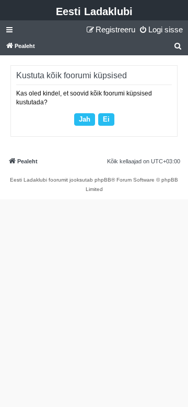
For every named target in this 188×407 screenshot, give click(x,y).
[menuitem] (161, 29)
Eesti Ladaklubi (94, 11)
